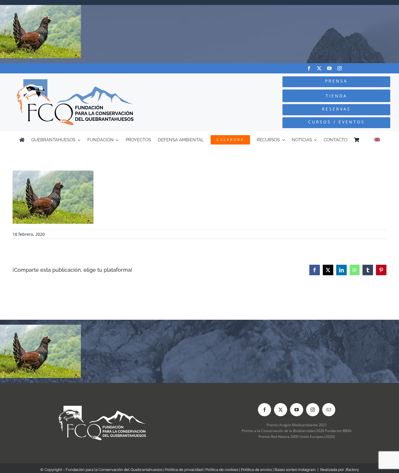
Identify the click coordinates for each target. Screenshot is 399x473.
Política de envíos (256, 469)
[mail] (328, 409)
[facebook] (309, 68)
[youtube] (329, 68)
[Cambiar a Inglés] (377, 140)
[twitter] (319, 68)
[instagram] (339, 68)
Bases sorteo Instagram (295, 469)
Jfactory (352, 469)
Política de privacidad (184, 469)
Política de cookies (221, 469)
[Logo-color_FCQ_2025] (75, 81)
